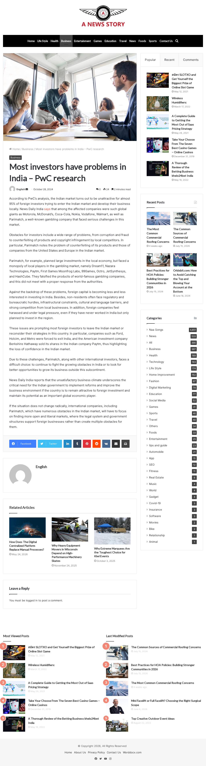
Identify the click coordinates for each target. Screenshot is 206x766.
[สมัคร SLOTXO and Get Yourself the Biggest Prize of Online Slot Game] (158, 80)
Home (31, 41)
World (152, 490)
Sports (153, 41)
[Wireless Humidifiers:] (158, 103)
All (150, 342)
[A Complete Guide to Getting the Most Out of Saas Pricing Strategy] (158, 121)
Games (98, 41)
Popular (150, 60)
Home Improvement (162, 374)
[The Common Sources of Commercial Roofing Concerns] (185, 218)
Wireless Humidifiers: (41, 665)
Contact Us (166, 41)
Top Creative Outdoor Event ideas (153, 718)
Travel (123, 41)
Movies (153, 522)
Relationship (157, 535)
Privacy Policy (96, 752)
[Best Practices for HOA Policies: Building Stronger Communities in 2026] (158, 259)
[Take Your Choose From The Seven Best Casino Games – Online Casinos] (158, 145)
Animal (153, 541)
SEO (151, 464)
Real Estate (156, 477)
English (20, 189)
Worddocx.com (132, 752)
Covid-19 (155, 503)
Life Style (42, 41)
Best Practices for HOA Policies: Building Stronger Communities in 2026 (158, 279)
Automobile (156, 451)
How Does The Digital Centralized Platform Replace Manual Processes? (26, 545)
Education (110, 41)
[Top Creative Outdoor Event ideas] (117, 724)
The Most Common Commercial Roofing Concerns (162, 682)
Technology (156, 361)
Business (66, 41)
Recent (169, 60)
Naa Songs (156, 329)
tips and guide (158, 445)
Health (54, 41)
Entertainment (82, 41)
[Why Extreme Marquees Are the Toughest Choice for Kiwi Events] (112, 531)
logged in (32, 600)
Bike (151, 528)
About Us (80, 752)
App (151, 458)
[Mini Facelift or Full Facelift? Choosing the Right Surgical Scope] (117, 706)
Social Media (157, 400)
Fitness (153, 471)
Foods (142, 41)
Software (155, 516)
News (132, 41)
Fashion (154, 381)
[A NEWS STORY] (103, 17)
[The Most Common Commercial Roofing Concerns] (158, 218)
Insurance (155, 509)
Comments (191, 60)
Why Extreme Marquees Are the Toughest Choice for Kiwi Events (112, 552)
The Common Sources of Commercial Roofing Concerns (166, 647)
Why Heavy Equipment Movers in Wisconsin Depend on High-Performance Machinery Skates (67, 553)
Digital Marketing (160, 387)
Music (153, 484)
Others (153, 426)
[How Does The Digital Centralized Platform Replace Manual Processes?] (27, 527)
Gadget (154, 496)
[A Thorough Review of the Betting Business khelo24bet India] (158, 168)
